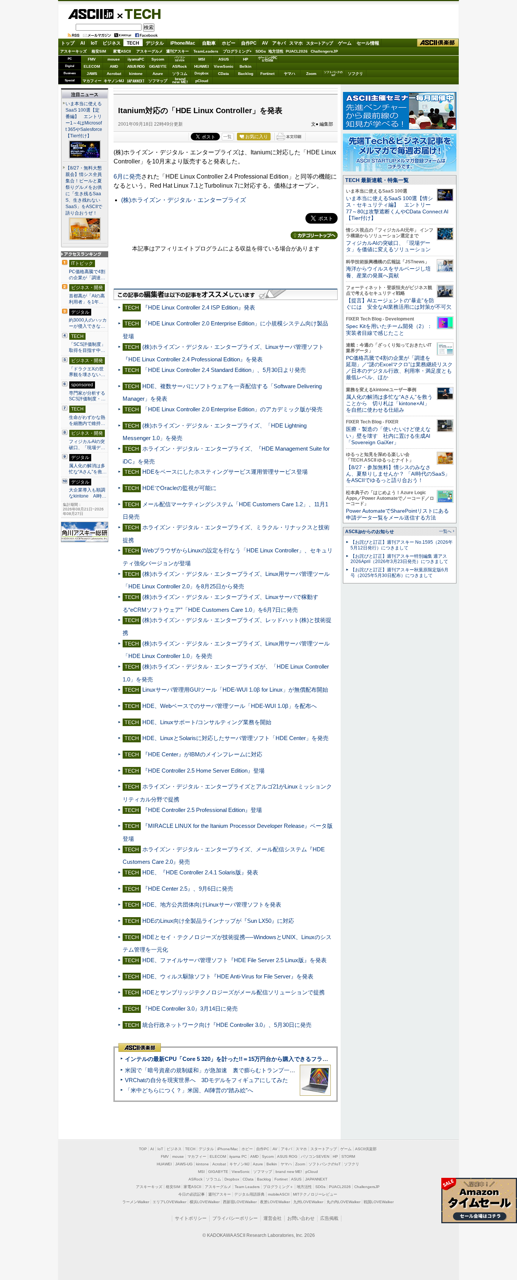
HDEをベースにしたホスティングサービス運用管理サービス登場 (225, 471)
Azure (158, 74)
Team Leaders (247, 1187)
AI (82, 43)
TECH (139, 13)
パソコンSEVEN (179, 59)
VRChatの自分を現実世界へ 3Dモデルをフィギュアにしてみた (206, 1080)
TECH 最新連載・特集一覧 (377, 180)
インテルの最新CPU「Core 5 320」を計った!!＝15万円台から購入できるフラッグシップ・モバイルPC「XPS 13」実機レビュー (288, 1059)
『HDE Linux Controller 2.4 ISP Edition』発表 (198, 307)
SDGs (260, 51)
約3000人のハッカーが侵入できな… (88, 323)
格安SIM (99, 51)
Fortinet (267, 74)
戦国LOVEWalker (379, 1202)
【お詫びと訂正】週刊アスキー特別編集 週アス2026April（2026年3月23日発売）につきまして (399, 559)
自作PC (249, 43)
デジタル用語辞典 (249, 1194)
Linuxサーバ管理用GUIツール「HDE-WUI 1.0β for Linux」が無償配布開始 (235, 689)
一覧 (227, 136)
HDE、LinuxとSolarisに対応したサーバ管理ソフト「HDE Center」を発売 (235, 738)
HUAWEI (201, 66)
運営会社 (272, 1218)
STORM (348, 1156)
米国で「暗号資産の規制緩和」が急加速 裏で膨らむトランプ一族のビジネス (224, 1070)
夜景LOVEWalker (275, 1202)
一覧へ (445, 531)
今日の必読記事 (191, 1194)
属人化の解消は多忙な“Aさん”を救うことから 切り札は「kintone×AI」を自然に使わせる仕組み (389, 403)
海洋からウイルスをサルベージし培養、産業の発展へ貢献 (388, 272)
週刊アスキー (177, 51)
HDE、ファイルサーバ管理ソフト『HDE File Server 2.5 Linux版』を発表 (234, 960)
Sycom (157, 59)
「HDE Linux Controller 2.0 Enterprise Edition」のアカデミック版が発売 (232, 409)
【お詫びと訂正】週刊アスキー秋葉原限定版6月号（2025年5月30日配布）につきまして (399, 572)
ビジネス (112, 43)
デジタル (155, 43)
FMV (92, 59)
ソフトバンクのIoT (333, 73)
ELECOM (92, 66)
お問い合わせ (301, 1218)
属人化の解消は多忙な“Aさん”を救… (88, 468)
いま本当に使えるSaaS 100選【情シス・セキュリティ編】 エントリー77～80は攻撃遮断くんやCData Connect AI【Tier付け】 (397, 208)
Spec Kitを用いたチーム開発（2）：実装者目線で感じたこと (389, 329)
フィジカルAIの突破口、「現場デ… (87, 444)
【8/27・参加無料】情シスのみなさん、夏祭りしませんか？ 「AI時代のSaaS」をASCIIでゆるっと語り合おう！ (398, 474)
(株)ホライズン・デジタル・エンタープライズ (183, 200)
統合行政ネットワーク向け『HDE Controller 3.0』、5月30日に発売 (226, 1025)
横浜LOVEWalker (205, 1202)
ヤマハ (289, 74)
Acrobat (114, 74)
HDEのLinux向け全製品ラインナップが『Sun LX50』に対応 (218, 921)
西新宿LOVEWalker (240, 1202)
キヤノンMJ (114, 81)
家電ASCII (122, 51)
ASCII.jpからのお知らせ (369, 531)
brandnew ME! (180, 81)
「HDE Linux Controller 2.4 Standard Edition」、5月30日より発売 (224, 370)
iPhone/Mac (182, 43)
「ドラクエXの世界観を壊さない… (87, 372)
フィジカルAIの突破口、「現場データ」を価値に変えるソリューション (388, 246)
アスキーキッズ (73, 51)
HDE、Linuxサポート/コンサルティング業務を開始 (206, 722)
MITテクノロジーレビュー (315, 1194)
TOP (143, 1149)
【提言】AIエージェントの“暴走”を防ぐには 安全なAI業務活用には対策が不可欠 (399, 303)
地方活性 (275, 51)
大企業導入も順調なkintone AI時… (87, 493)
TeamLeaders (205, 51)
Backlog (245, 74)
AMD (114, 66)
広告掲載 (329, 1218)
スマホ (296, 43)
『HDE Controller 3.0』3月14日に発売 (190, 1008)
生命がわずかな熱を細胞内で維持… (87, 420)
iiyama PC (238, 1156)
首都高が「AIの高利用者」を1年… (87, 299)
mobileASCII (279, 1194)
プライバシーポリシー (235, 1218)
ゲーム (345, 43)
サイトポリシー (191, 1218)
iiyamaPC (136, 59)
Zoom (311, 74)
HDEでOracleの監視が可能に (179, 488)
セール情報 (368, 43)
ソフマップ (157, 81)
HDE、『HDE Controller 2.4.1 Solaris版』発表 (200, 872)
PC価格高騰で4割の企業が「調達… (87, 274)
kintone (136, 74)
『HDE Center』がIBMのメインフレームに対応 (202, 754)
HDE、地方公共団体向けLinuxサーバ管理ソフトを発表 (211, 904)
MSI (201, 59)
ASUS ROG (136, 66)
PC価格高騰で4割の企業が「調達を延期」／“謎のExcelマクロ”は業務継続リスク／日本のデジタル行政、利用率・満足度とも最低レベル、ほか (399, 368)
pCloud (201, 81)
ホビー (228, 43)
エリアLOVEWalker (169, 1202)
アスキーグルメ (149, 51)
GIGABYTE (157, 66)
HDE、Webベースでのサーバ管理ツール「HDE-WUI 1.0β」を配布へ (229, 706)
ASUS (223, 59)
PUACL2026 (297, 51)
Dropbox (202, 73)
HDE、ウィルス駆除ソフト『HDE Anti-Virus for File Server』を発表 (227, 976)
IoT (94, 43)
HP (245, 59)
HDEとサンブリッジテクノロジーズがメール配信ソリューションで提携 (233, 992)
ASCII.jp (91, 14)
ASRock (179, 66)
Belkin (245, 66)
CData (223, 74)
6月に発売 (127, 176)
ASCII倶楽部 (437, 43)
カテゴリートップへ (314, 235)
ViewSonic (224, 66)
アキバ (279, 43)
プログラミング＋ (278, 1187)
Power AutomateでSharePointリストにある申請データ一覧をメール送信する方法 (397, 514)
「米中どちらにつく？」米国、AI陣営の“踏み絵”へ (189, 1090)
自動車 (209, 43)
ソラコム (179, 74)
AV (265, 43)
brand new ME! (289, 1172)
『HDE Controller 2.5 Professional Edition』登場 (202, 810)
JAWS (92, 74)
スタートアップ (319, 43)
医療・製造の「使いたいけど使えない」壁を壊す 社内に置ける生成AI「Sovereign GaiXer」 (388, 435)
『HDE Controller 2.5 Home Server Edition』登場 (203, 770)
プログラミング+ (237, 51)
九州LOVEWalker (308, 1202)
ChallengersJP (324, 51)
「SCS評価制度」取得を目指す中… (87, 347)
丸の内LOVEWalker (343, 1202)
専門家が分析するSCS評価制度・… (87, 396)
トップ (68, 43)
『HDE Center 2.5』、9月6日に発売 (187, 888)
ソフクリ (355, 74)
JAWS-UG (184, 1164)
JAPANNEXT (136, 81)
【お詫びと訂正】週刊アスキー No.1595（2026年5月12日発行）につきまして (401, 545)
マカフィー (92, 81)
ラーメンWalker (135, 1202)
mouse (113, 59)
